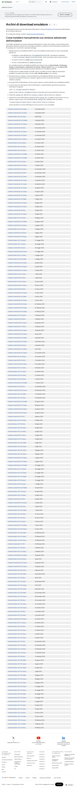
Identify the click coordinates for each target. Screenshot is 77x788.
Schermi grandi (30, 756)
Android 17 (42, 754)
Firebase (34, 777)
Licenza (9, 784)
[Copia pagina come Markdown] (54, 24)
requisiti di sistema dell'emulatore (35, 34)
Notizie (3, 767)
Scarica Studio (55, 765)
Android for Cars (31, 763)
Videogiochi (17, 754)
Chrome (27, 777)
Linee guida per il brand (18, 784)
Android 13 (42, 764)
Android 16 (42, 756)
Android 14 (42, 761)
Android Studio (65, 1)
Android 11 (41, 768)
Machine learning (18, 756)
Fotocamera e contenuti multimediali (17, 763)
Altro (17, 1)
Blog (3, 769)
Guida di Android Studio (56, 756)
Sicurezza (4, 762)
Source (3, 764)
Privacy (16, 766)
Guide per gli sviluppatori (55, 760)
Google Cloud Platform (45, 777)
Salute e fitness (18, 759)
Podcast (4, 771)
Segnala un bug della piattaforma (69, 755)
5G (15, 768)
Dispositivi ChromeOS (32, 760)
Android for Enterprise (7, 759)
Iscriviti (59, 784)
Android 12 (42, 766)
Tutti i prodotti (57, 777)
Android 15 (42, 759)
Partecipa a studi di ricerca (68, 764)
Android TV (29, 765)
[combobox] (36, 1)
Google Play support (69, 761)
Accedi (73, 1)
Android (4, 757)
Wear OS (29, 758)
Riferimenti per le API (57, 763)
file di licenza (49, 29)
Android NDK (55, 768)
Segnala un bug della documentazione (69, 758)
